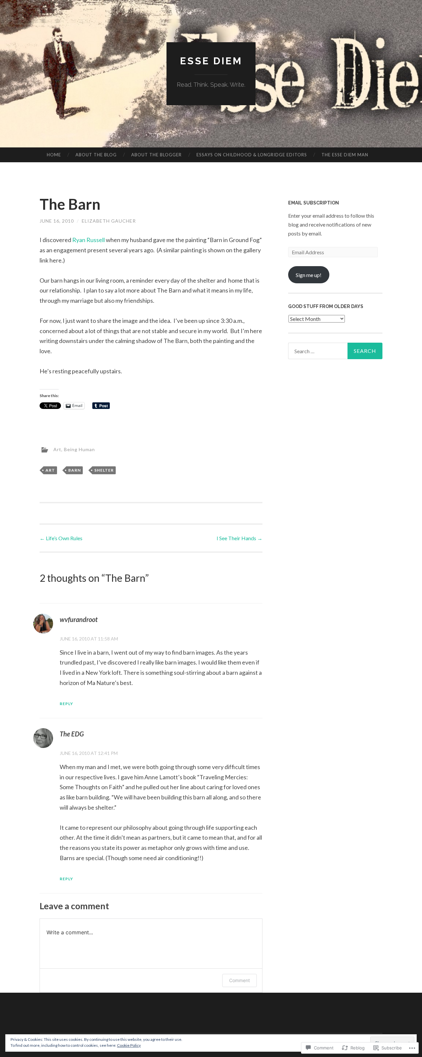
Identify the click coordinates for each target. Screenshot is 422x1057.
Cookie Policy (129, 1045)
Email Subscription (313, 202)
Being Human (79, 449)
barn (74, 470)
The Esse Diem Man (344, 154)
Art (57, 449)
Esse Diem (211, 61)
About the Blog (96, 154)
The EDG (72, 734)
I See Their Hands (239, 538)
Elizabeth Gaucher (109, 221)
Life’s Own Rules (61, 538)
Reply (66, 703)
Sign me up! (308, 275)
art (50, 470)
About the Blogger (156, 154)
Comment (239, 980)
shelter (104, 470)
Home (54, 154)
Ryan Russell (88, 239)
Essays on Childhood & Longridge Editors (251, 154)
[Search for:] (335, 351)
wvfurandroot (79, 619)
